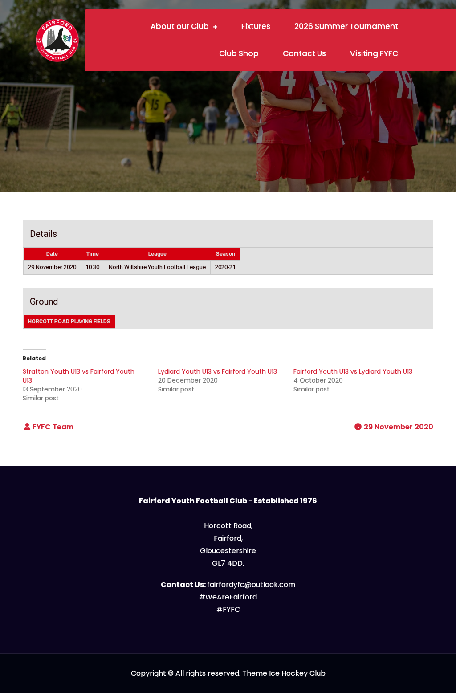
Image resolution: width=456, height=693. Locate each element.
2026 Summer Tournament (346, 26)
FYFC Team (53, 427)
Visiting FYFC (374, 53)
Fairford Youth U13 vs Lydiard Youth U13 (352, 371)
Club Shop (239, 53)
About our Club (180, 26)
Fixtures (255, 26)
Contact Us (304, 53)
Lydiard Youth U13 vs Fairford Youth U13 (217, 371)
